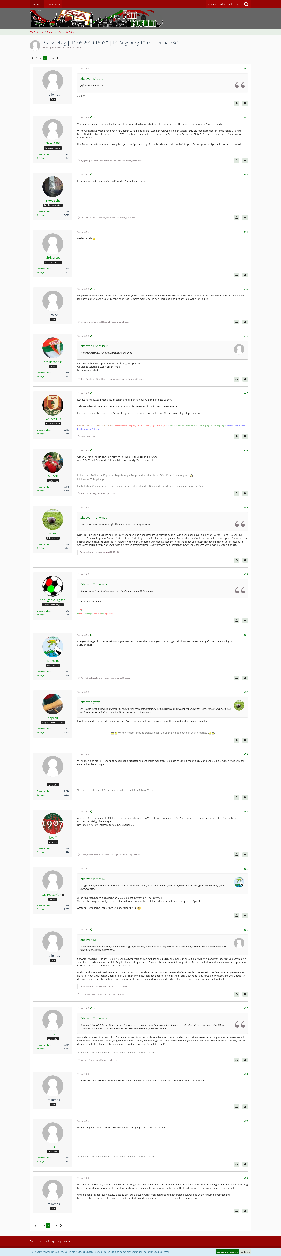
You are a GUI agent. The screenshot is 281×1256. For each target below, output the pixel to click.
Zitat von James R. (92, 879)
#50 (246, 574)
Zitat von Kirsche (91, 79)
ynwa (106, 552)
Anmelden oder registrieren (223, 4)
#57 (246, 1008)
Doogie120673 (53, 47)
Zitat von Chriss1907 (94, 346)
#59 (246, 1120)
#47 (246, 393)
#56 (246, 929)
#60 (246, 1178)
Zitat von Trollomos (93, 517)
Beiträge (40, 158)
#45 (246, 288)
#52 (246, 691)
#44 (246, 231)
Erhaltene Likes (43, 154)
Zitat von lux (88, 940)
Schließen (245, 1251)
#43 (246, 174)
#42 (246, 117)
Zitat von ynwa (90, 702)
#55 (246, 868)
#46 (246, 335)
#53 (246, 754)
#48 (246, 450)
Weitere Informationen (227, 1251)
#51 (246, 634)
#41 (246, 68)
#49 (246, 507)
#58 (246, 1073)
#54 (246, 811)
